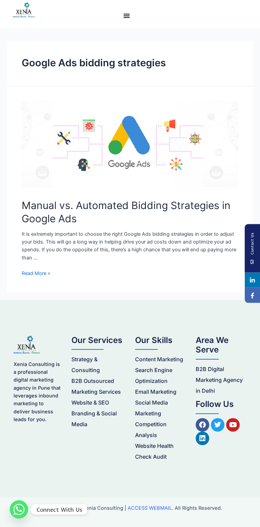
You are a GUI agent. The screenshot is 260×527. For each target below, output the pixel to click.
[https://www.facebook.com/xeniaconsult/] (252, 295)
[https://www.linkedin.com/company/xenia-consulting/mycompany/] (252, 280)
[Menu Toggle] (126, 15)
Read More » (36, 273)
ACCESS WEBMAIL (150, 508)
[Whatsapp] (19, 509)
